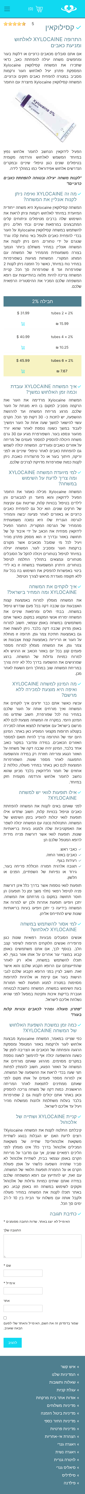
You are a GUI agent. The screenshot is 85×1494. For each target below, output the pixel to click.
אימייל (9, 1283)
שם (7, 1265)
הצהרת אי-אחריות (60, 1436)
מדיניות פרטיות (63, 1428)
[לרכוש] (23, 323)
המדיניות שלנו (64, 1374)
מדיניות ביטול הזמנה (58, 1413)
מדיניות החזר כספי (60, 1421)
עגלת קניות (66, 1390)
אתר (7, 1301)
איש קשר (68, 1366)
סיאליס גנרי (66, 1467)
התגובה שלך (12, 1230)
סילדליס (69, 1475)
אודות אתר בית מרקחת (56, 1397)
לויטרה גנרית (65, 1459)
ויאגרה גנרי (66, 1444)
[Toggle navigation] (7, 8)
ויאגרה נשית (65, 1452)
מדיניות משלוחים (61, 1405)
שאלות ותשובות (62, 1382)
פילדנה (70, 1483)
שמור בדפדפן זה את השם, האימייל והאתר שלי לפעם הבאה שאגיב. (41, 1325)
